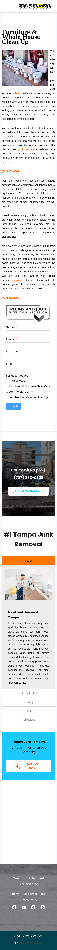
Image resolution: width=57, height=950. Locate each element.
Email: (10, 363)
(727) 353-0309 (10, 171)
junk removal (26, 149)
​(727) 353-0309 (10, 298)
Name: (10, 327)
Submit (13, 406)
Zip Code (12, 351)
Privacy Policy (28, 899)
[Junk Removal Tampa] (24, 6)
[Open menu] (40, 6)
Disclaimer (30, 894)
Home (16, 894)
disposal (17, 280)
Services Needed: (17, 375)
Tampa (19, 93)
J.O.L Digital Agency (29, 942)
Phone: (10, 339)
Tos (43, 894)
